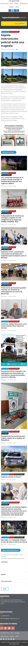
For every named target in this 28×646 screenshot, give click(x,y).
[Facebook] (9, 628)
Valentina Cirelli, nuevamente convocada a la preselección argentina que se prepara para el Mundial (13, 255)
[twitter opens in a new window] (12, 10)
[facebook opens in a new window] (10, 10)
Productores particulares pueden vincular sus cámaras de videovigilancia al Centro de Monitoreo (13, 291)
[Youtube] (5, 628)
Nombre (3, 574)
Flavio (4, 49)
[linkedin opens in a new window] (15, 10)
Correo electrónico (6, 581)
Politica (17, 7)
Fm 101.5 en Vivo (5, 3)
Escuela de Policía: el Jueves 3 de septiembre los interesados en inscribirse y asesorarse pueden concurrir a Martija (13, 374)
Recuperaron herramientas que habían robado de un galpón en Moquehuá (13, 438)
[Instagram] (1, 628)
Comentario (4, 562)
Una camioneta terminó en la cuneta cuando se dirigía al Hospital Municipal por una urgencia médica (12, 180)
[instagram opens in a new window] (18, 10)
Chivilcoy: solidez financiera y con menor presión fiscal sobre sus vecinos (14, 326)
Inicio (11, 3)
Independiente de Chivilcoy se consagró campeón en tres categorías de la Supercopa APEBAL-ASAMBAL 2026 (12, 219)
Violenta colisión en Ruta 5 (11, 477)
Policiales (11, 7)
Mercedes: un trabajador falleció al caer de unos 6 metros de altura (14, 541)
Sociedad (16, 3)
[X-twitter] (13, 628)
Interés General (23, 3)
